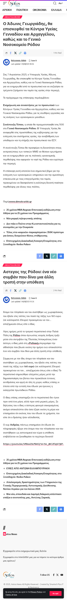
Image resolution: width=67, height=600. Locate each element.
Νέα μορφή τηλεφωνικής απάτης (24, 218)
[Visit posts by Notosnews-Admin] (6, 62)
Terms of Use (11, 595)
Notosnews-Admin (18, 60)
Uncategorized (12, 17)
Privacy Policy (36, 592)
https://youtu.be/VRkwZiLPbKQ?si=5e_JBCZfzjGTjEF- (33, 443)
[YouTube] (62, 575)
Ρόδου (16, 335)
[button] (56, 593)
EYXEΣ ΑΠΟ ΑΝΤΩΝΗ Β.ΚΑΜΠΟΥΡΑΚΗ (28, 468)
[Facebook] (53, 575)
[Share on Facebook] (10, 52)
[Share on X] (15, 52)
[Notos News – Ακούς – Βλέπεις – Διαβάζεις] (8, 575)
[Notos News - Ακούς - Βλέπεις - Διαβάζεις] (14, 3)
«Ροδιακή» (34, 343)
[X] (57, 575)
